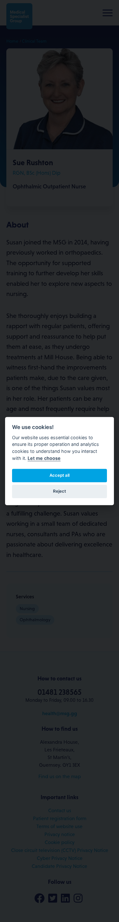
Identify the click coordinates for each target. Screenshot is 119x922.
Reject (59, 491)
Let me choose (44, 458)
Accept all (59, 475)
